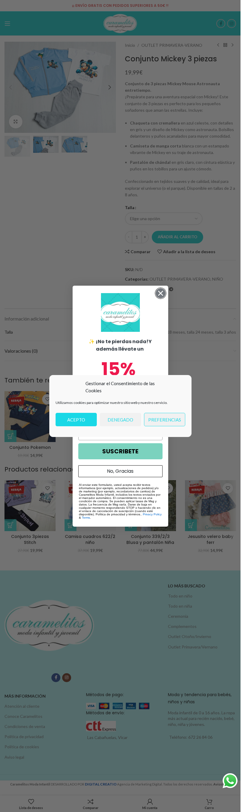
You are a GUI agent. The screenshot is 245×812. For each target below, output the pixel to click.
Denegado (120, 419)
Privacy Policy (152, 514)
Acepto (76, 419)
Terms (86, 517)
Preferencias (164, 419)
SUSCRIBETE (120, 451)
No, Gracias (120, 471)
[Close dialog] (160, 293)
